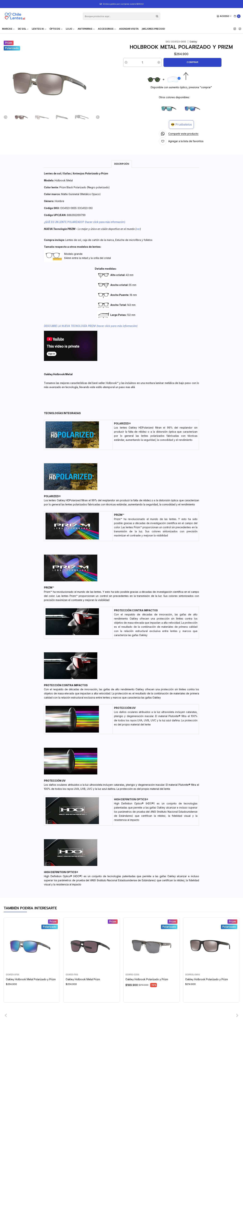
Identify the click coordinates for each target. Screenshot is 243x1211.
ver (138, 228)
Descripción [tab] (121, 163)
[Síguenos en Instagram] (234, 28)
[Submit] (157, 16)
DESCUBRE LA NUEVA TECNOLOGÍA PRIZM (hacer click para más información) (91, 325)
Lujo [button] (69, 28)
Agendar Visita (129, 28)
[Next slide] (97, 117)
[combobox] (121, 16)
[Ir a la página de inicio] (15, 16)
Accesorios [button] (105, 28)
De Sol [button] (22, 28)
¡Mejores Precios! (153, 28)
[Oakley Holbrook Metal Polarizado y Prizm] (193, 108)
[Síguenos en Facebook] (240, 28)
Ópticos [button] (54, 28)
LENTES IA (38, 28)
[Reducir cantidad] (126, 62)
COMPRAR (192, 62)
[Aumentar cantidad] (158, 62)
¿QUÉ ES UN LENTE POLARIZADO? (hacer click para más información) (84, 221)
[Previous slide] (6, 117)
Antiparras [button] (85, 28)
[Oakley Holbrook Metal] (169, 108)
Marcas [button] (7, 28)
